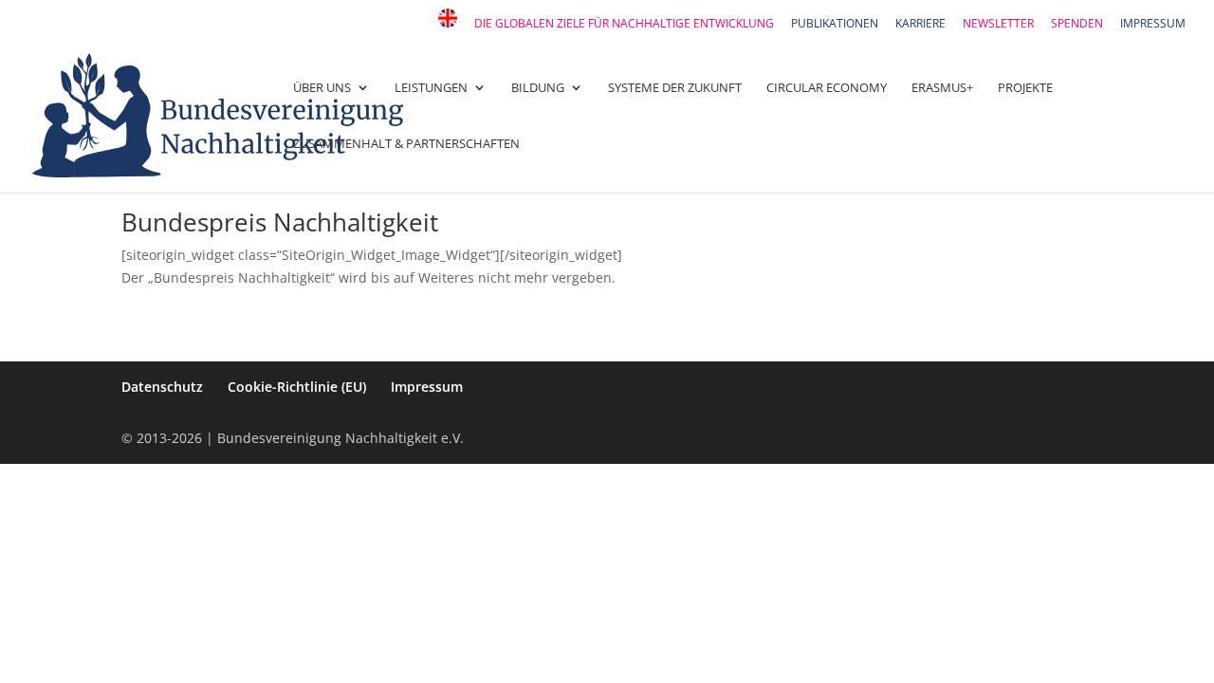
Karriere (920, 24)
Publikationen (834, 24)
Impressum (1153, 24)
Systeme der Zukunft (675, 88)
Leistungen (431, 88)
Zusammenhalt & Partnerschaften (406, 144)
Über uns (322, 88)
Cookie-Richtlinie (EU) (297, 387)
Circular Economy (826, 88)
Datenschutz (162, 387)
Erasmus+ (942, 88)
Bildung (537, 88)
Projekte (1025, 88)
